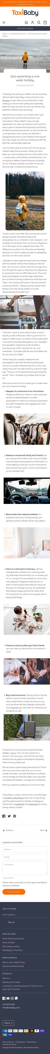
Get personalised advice (13, 966)
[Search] (38, 21)
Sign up (11, 922)
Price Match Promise (25, 28)
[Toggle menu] (3, 22)
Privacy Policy (20, 1042)
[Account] (32, 21)
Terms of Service (8, 1042)
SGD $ (7, 1023)
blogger (6, 100)
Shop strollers (8, 942)
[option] (25, 28)
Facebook (19, 804)
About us (6, 978)
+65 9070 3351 (8, 1004)
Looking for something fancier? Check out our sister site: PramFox (22, 987)
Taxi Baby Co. (19, 1047)
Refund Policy (31, 1042)
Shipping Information (9, 1044)
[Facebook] (3, 998)
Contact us (7, 973)
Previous (9, 830)
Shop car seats (9, 933)
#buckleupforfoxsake (31, 1047)
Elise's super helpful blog (13, 962)
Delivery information (11, 982)
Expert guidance (9, 957)
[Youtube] (8, 998)
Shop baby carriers (11, 946)
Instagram (33, 804)
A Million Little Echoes (14, 798)
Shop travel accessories (13, 938)
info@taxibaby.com (11, 1007)
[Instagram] (12, 998)
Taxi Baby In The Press (12, 950)
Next (42, 830)
